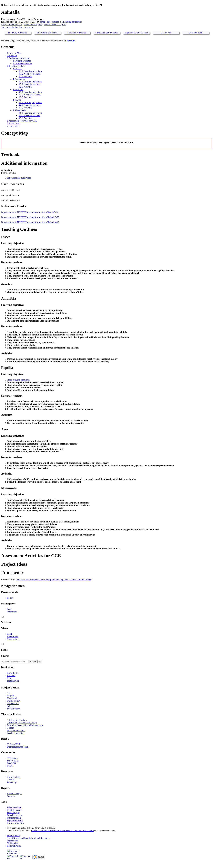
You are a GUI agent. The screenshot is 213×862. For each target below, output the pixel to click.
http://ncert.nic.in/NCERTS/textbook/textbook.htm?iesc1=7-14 (29, 212)
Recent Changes (14, 793)
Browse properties (15, 823)
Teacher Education (15, 733)
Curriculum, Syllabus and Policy (22, 722)
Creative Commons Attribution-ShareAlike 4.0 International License (62, 830)
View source (12, 636)
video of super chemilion (18, 379)
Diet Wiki (11, 763)
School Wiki (12, 760)
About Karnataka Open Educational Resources (28, 838)
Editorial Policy (14, 846)
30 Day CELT (13, 744)
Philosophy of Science (47, 32)
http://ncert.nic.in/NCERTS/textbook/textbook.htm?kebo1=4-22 (30, 222)
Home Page (12, 673)
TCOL (10, 766)
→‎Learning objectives (71, 22)
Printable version (14, 815)
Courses (10, 779)
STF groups (12, 758)
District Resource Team (17, 747)
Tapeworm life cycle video (19, 178)
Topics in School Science (136, 32)
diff (3, 24)
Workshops (12, 782)
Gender (10, 728)
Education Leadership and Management (25, 725)
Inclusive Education (16, 730)
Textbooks (166, 32)
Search (5, 655)
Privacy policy (13, 835)
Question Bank (195, 32)
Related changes (14, 810)
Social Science (13, 708)
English (10, 695)
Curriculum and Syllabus (106, 32)
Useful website (14, 777)
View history (13, 639)
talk (48, 22)
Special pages (13, 812)
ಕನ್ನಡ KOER (13, 681)
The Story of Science (17, 32)
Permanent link (14, 818)
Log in (10, 598)
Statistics (11, 796)
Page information (15, 820)
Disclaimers (12, 840)
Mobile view (13, 843)
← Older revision (14, 24)
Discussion (12, 611)
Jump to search (26, 27)
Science (10, 706)
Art (8, 693)
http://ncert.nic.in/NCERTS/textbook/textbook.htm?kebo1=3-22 (30, 217)
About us (11, 675)
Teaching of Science (77, 32)
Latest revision (30, 24)
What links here (14, 807)
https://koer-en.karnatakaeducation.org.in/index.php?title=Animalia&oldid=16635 (54, 579)
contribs (55, 22)
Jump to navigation (10, 27)
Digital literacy (13, 701)
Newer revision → (52, 24)
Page (9, 609)
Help (9, 678)
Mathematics (13, 703)
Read (9, 634)
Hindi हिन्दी (12, 698)
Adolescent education (17, 720)
